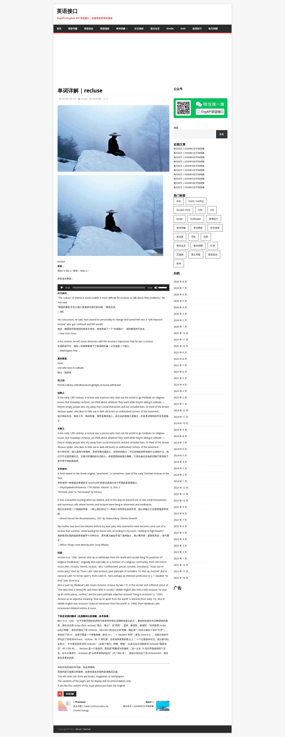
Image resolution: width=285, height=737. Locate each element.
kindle (179, 218)
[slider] (163, 287)
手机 (193, 236)
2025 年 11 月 (181, 339)
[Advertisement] (142, 62)
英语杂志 (88, 28)
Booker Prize (183, 209)
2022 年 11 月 (181, 571)
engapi (84, 98)
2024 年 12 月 (181, 410)
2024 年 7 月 (180, 442)
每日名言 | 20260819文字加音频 (189, 161)
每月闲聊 (213, 28)
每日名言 (155, 28)
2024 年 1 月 (180, 481)
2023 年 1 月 (180, 558)
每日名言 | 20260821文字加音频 (189, 152)
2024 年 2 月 (180, 474)
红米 (212, 245)
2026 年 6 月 (180, 294)
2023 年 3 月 (180, 545)
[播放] (61, 287)
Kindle (170, 28)
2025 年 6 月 (180, 371)
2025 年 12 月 (181, 333)
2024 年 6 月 (180, 449)
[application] (113, 287)
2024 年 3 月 (180, 468)
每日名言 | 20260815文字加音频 (189, 178)
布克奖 (179, 236)
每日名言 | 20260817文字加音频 (189, 170)
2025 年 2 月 (180, 397)
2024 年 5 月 (180, 455)
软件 (178, 263)
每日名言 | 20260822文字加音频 (189, 148)
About (78, 729)
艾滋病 (179, 254)
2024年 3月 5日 (69, 98)
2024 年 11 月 (181, 416)
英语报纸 (104, 28)
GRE (200, 209)
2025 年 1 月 (180, 403)
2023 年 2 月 (180, 552)
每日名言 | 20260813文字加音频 (189, 187)
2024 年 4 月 (180, 461)
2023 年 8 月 (180, 513)
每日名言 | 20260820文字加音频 (189, 157)
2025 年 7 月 (180, 365)
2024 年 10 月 (181, 423)
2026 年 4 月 (180, 307)
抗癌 (206, 236)
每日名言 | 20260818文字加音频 (189, 165)
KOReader (195, 218)
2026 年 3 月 (180, 313)
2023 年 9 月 (180, 507)
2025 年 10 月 (181, 346)
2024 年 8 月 (180, 436)
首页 (59, 28)
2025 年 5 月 (180, 378)
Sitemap (87, 729)
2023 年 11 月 (181, 494)
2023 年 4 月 (180, 539)
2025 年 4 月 (180, 384)
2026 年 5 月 (180, 300)
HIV (212, 209)
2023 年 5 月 (180, 532)
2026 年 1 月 (180, 326)
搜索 (176, 127)
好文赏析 (139, 28)
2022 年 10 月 (181, 577)
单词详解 (120, 28)
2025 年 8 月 (180, 358)
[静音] (156, 287)
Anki (183, 28)
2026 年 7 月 (180, 288)
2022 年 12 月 (181, 564)
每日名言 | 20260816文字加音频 (189, 174)
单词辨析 (198, 227)
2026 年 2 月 (180, 320)
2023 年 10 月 (181, 500)
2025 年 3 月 (180, 391)
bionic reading (196, 201)
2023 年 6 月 (180, 526)
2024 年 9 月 (180, 429)
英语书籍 (72, 28)
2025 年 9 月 (180, 352)
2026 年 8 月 (180, 281)
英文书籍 (195, 254)
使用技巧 (197, 28)
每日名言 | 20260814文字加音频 (189, 182)
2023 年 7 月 (180, 519)
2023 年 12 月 (181, 487)
